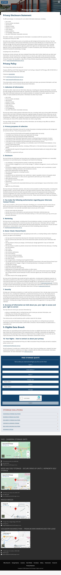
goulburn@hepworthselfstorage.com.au (11, 554)
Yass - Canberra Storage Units (14, 439)
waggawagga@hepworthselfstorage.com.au (12, 525)
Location (30, 384)
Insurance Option (8, 429)
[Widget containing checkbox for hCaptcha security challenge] (30, 398)
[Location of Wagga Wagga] (15, 511)
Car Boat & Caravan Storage (11, 423)
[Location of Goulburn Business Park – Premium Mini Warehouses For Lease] (15, 540)
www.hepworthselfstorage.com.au (15, 60)
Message (30, 389)
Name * (30, 364)
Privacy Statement (30, 565)
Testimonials (48, 562)
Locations (23, 562)
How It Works (29, 562)
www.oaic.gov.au (28, 351)
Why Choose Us (6, 562)
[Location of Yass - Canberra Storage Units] (15, 450)
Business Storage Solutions (11, 417)
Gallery (41, 562)
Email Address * (30, 369)
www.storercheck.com (46, 283)
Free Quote (36, 562)
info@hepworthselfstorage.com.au (14, 77)
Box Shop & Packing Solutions (11, 426)
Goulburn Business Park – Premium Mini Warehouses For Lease (28, 529)
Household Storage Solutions (12, 413)
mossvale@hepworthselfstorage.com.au (11, 496)
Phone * (30, 374)
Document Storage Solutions (11, 420)
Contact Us (54, 562)
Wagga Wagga (7, 500)
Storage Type (30, 379)
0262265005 (12, 74)
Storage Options (15, 562)
